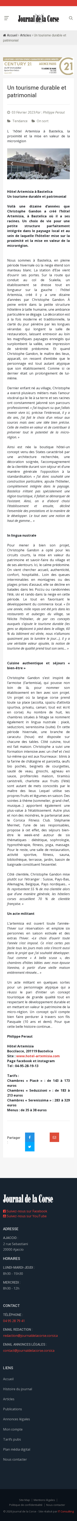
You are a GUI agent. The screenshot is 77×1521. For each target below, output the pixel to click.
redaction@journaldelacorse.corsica (30, 1335)
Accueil (11, 35)
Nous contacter (15, 1459)
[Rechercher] (71, 18)
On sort (42, 121)
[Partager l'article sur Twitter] (29, 1146)
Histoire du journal (17, 1389)
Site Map (24, 1500)
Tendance (20, 121)
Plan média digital (16, 1449)
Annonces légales (16, 1419)
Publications (12, 1409)
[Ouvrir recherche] (6, 18)
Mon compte (13, 1429)
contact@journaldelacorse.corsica (28, 1350)
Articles (25, 35)
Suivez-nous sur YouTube (26, 1216)
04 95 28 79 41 (14, 1321)
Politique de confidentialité (26, 1505)
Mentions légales (44, 1500)
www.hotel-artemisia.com (38, 1056)
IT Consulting (66, 1511)
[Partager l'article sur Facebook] (29, 1137)
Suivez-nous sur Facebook (26, 1211)
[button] (12, 163)
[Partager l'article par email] (54, 1137)
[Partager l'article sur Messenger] (42, 1133)
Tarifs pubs (12, 1439)
